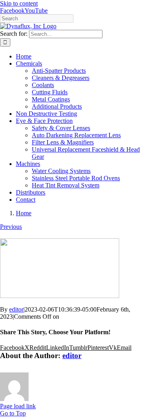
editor (16, 309)
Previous (11, 226)
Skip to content (19, 3)
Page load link (18, 406)
